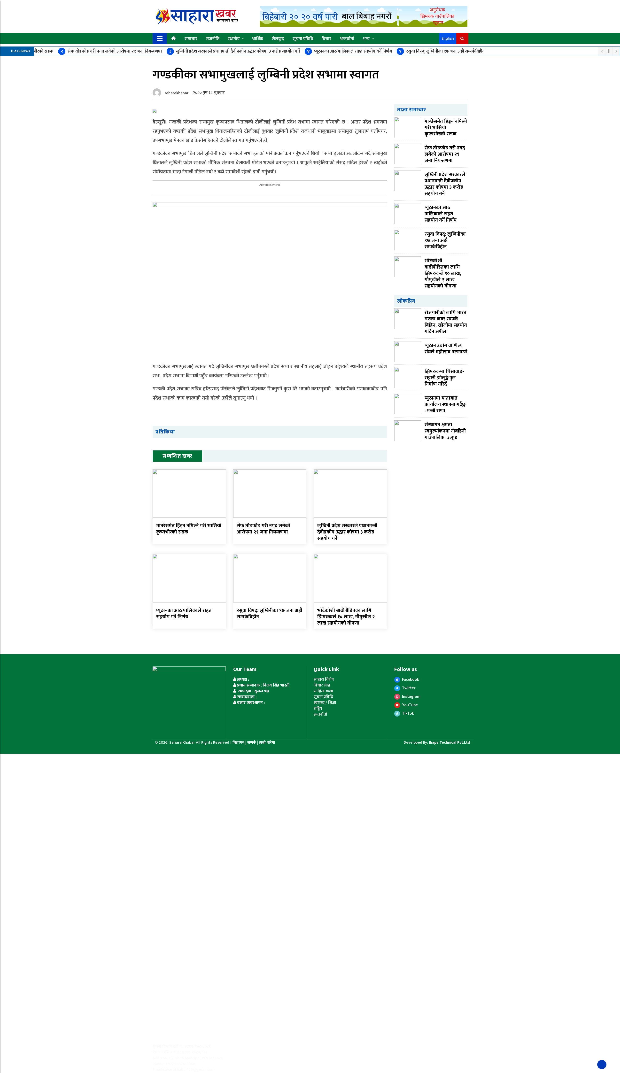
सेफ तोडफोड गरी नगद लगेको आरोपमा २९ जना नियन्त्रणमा (111, 51)
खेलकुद (278, 39)
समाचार (191, 39)
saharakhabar (176, 93)
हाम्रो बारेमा (267, 742)
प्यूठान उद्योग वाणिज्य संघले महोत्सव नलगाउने (446, 348)
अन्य (366, 39)
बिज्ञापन (238, 742)
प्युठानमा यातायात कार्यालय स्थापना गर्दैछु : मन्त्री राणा (445, 404)
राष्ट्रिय (318, 708)
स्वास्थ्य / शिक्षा (325, 702)
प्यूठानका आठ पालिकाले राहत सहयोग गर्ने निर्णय (349, 51)
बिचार (326, 39)
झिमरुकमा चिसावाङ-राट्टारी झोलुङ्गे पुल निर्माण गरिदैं (444, 377)
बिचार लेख (322, 685)
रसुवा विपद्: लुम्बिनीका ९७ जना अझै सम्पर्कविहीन (442, 51)
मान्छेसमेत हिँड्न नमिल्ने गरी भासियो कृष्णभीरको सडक (188, 529)
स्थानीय (234, 39)
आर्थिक (257, 39)
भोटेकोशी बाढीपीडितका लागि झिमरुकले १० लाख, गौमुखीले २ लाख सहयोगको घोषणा (346, 616)
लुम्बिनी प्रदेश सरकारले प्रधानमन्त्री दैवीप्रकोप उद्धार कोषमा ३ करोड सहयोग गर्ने (234, 51)
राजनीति (212, 39)
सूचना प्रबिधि (303, 39)
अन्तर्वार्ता (347, 39)
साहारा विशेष (324, 679)
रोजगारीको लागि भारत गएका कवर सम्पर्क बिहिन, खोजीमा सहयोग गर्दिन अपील (446, 322)
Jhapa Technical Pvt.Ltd (449, 742)
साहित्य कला (323, 691)
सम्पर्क (252, 742)
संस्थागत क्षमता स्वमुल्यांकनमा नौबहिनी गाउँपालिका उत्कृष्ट (445, 431)
